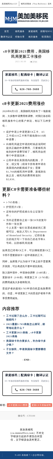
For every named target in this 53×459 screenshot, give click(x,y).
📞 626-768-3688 (27, 89)
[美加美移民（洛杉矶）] (26, 17)
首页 (6, 31)
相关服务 (33, 37)
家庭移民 (33, 31)
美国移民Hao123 (9, 4)
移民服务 (20, 31)
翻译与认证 (7, 37)
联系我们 (46, 37)
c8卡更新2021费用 (18, 405)
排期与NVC (46, 31)
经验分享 (20, 37)
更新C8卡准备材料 (41, 405)
